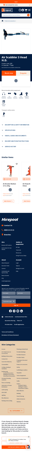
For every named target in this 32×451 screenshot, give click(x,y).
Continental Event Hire (21, 316)
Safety (18, 367)
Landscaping (5, 389)
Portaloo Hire (8, 324)
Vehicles (19, 401)
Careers (4, 268)
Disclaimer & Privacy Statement (10, 335)
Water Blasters (20, 390)
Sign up (18, 265)
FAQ (3, 278)
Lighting (3, 395)
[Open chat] (27, 446)
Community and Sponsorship (5, 271)
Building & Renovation (7, 356)
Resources (18, 253)
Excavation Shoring (10, 320)
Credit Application (6, 281)
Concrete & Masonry (7, 361)
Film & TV (19, 320)
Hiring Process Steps (21, 255)
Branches (7, 235)
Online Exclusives (21, 399)
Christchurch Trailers (23, 388)
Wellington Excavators (8, 374)
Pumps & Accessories (22, 364)
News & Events (5, 275)
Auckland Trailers (22, 385)
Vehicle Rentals (9, 316)
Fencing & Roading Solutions (6, 379)
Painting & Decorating (7, 400)
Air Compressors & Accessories (6, 352)
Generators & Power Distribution (7, 386)
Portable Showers (21, 354)
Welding (19, 393)
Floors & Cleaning (6, 382)
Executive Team (5, 265)
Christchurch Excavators (9, 376)
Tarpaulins (19, 372)
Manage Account (20, 268)
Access (3, 349)
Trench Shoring (20, 396)
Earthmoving (5, 371)
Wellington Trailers (22, 387)
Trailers (18, 384)
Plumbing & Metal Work (22, 349)
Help (17, 271)
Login (17, 263)
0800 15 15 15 (9, 230)
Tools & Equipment (21, 375)
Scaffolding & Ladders (22, 370)
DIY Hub (18, 247)
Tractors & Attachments (22, 378)
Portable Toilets (20, 357)
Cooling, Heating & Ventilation (6, 367)
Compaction (5, 359)
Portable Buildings (21, 352)
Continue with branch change (16, 447)
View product (8, 201)
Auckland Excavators (8, 373)
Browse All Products (7, 245)
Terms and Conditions (8, 332)
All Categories (15, 411)
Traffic (18, 381)
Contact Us (8, 225)
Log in (16, 2)
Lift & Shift (4, 392)
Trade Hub (18, 250)
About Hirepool (5, 263)
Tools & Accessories (10, 21)
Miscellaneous (5, 398)
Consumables (5, 364)
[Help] (20, 10)
